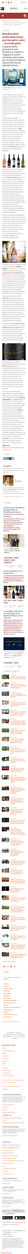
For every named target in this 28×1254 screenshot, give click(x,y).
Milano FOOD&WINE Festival (11, 1145)
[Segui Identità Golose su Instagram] (6, 2)
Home (4, 21)
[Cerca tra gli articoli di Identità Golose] (22, 2)
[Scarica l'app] (7, 1218)
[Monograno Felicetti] (14, 8)
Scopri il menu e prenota (10, 1135)
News (4, 1064)
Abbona (18, 364)
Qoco (4, 1166)
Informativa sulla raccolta (6, 1252)
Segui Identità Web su (9, 961)
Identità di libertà (8, 1163)
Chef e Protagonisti (8, 1051)
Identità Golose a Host (9, 1158)
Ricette (4, 1053)
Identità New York (8, 1153)
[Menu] (3, 16)
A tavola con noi (7, 1174)
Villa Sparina (6, 325)
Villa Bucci (13, 87)
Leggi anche (7, 503)
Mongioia (18, 395)
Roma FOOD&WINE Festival (11, 1148)
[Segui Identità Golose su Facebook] (3, 2)
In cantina (17, 21)
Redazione (5, 1058)
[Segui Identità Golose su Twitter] (8, 2)
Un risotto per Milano (9, 1168)
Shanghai (5, 1171)
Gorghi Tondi (14, 130)
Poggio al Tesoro (16, 268)
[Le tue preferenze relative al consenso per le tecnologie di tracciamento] (1, 940)
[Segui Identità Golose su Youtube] (11, 2)
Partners (5, 1061)
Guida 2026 (6, 1183)
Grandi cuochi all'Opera (10, 1155)
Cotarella (21, 217)
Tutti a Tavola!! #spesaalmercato (12, 1161)
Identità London (7, 1150)
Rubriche (10, 21)
